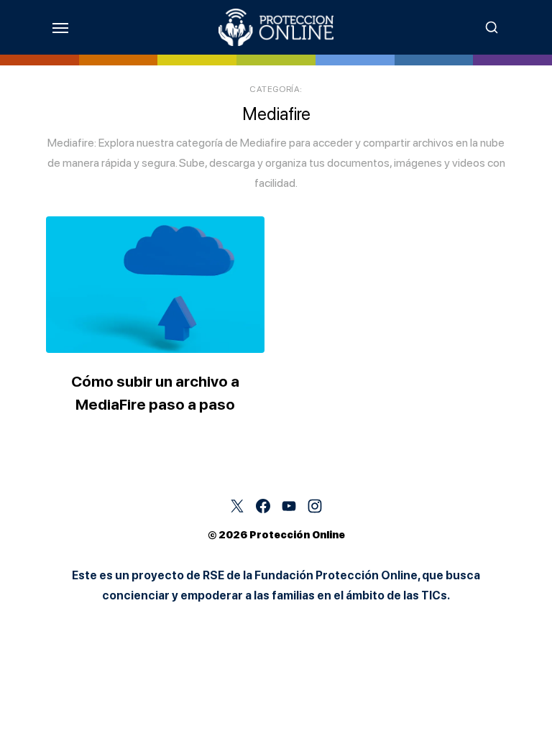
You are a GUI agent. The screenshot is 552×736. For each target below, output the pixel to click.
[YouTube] (289, 506)
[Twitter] (237, 506)
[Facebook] (263, 506)
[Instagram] (315, 506)
